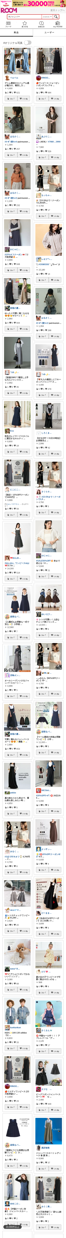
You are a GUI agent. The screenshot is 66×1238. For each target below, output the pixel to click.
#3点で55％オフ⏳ (13, 857)
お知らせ (41, 24)
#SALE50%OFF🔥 (44, 561)
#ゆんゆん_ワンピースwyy (17, 563)
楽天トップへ (57, 10)
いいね (25, 98)
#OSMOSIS (44, 264)
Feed (8, 24)
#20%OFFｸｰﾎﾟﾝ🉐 (44, 795)
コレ (11, 98)
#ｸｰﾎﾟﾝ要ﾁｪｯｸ (11, 142)
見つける (25, 24)
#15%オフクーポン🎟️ (15, 254)
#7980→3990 (54, 142)
